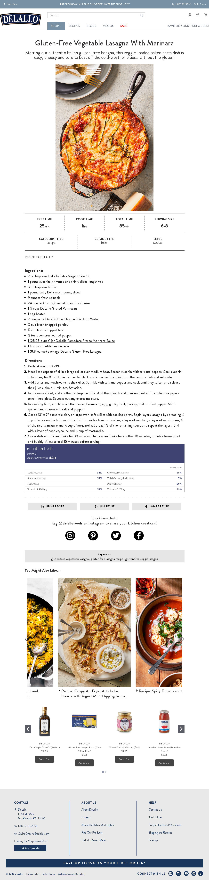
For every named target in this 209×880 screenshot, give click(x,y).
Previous (26, 639)
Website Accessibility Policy (71, 874)
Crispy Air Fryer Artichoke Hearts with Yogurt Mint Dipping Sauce (65, 693)
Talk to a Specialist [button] (30, 848)
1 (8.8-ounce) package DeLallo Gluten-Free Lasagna (65, 351)
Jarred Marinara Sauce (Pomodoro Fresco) (164, 749)
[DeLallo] (20, 19)
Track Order (156, 817)
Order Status (200, 4)
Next (183, 639)
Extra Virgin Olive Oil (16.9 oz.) (44, 747)
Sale (123, 26)
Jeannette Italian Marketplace (98, 825)
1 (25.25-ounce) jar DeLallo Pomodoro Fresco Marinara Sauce (71, 340)
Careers (86, 817)
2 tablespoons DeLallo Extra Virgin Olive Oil (59, 276)
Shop (55, 26)
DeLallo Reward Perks (93, 840)
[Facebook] (170, 873)
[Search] (142, 15)
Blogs (91, 26)
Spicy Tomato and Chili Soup (146, 691)
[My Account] (190, 14)
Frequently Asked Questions (165, 825)
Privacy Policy (33, 874)
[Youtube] (186, 873)
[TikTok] (200, 873)
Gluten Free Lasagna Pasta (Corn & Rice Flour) (84, 749)
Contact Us (155, 809)
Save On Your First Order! (188, 26)
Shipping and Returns (160, 832)
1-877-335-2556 (183, 4)
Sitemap (153, 840)
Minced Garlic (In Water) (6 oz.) (124, 747)
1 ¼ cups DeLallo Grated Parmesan (52, 308)
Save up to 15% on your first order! (105, 863)
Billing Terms (49, 874)
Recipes (74, 26)
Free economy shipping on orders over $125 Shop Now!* (95, 4)
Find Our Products (92, 832)
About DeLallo (89, 809)
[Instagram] (178, 873)
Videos (108, 26)
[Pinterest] (193, 873)
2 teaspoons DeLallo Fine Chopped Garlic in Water (63, 319)
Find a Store (12, 4)
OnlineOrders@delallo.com (33, 834)
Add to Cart (44, 759)
